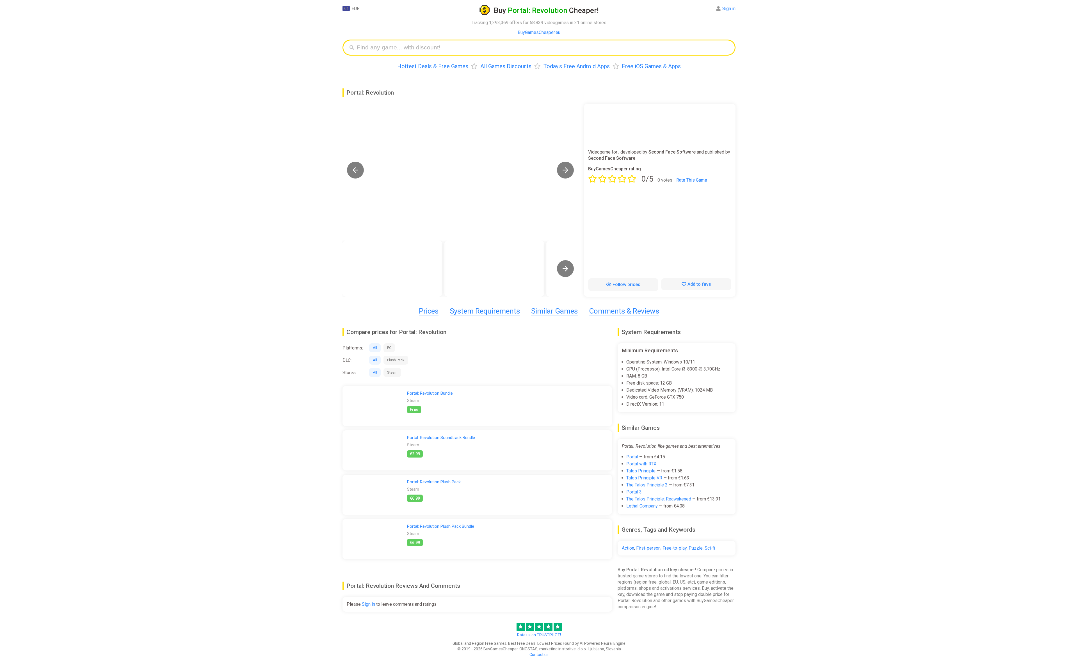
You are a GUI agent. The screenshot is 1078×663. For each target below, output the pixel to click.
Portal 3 (634, 492)
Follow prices (626, 284)
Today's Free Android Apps (576, 66)
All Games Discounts (505, 66)
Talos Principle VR (644, 478)
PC (389, 348)
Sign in (729, 8)
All (375, 348)
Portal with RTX (641, 464)
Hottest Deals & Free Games (432, 66)
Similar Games (554, 311)
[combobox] (543, 47)
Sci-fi (710, 548)
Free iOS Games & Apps (651, 66)
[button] (355, 170)
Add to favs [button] (699, 284)
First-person (648, 548)
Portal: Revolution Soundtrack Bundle (441, 437)
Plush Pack (396, 360)
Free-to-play (675, 548)
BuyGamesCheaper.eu (539, 32)
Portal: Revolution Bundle (430, 393)
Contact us (539, 654)
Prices (428, 311)
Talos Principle (641, 471)
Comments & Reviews (624, 311)
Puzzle (696, 548)
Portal (632, 456)
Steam (392, 372)
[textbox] (543, 47)
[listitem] (392, 269)
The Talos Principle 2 (647, 485)
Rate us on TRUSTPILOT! (539, 635)
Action (628, 548)
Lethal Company (642, 506)
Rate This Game (691, 180)
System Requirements (485, 311)
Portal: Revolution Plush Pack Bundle (440, 526)
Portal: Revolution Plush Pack (434, 481)
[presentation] (565, 268)
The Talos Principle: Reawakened (658, 499)
